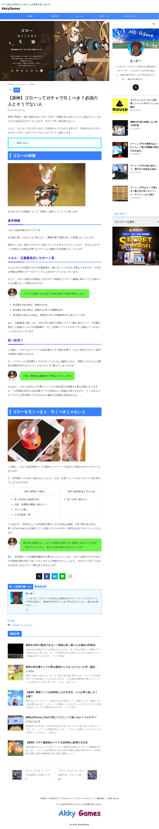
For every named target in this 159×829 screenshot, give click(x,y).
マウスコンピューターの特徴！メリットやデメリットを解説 (144, 103)
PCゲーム (104, 16)
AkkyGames (11, 8)
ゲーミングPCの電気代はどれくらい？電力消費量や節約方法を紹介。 (144, 147)
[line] (62, 576)
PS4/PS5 (54, 16)
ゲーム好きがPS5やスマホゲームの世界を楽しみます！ (79, 804)
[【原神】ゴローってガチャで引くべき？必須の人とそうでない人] (55, 576)
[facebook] (47, 576)
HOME (30, 16)
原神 (13, 620)
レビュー (28, 625)
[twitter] (39, 576)
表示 (25, 143)
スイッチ (79, 16)
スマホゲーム (129, 16)
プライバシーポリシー (84, 798)
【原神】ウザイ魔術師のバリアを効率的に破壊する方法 (57, 742)
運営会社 (100, 798)
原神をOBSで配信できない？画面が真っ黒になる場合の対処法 (60, 644)
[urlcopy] (70, 576)
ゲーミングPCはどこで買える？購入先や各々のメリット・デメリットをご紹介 (143, 191)
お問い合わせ (113, 798)
